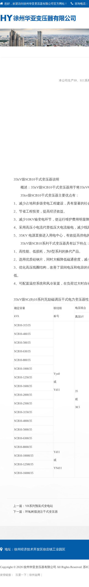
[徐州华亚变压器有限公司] (38, 17)
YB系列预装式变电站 (39, 506)
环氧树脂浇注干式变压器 (41, 511)
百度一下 (21, 574)
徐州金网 (34, 574)
